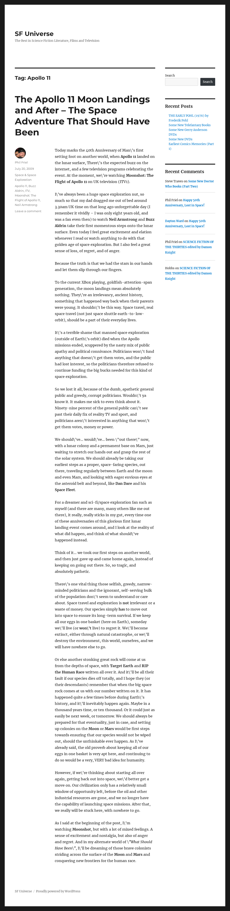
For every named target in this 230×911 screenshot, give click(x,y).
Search (170, 75)
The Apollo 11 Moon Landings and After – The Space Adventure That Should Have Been (82, 116)
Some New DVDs (180, 139)
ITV (27, 190)
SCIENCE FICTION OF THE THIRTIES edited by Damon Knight (189, 247)
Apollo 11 (21, 186)
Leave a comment (28, 211)
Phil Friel (21, 162)
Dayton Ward (174, 221)
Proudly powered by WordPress (58, 891)
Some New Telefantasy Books (190, 125)
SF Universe (34, 33)
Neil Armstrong (26, 205)
